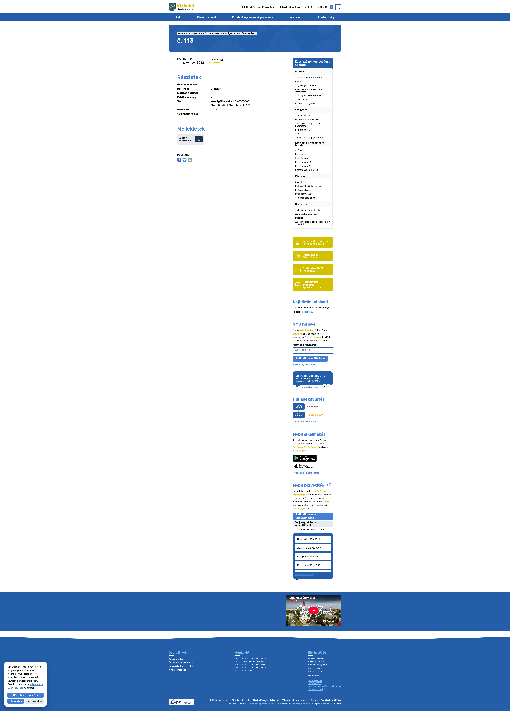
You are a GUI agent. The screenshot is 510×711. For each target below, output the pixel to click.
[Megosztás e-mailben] (190, 160)
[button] (324, 386)
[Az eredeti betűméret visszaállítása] (308, 7)
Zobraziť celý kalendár (305, 421)
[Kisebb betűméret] (305, 7)
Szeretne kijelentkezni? (304, 364)
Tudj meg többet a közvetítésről (305, 524)
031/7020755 (315, 683)
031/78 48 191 (315, 680)
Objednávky (214, 63)
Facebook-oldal (316, 689)
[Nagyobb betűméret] (312, 7)
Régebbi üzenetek (304, 574)
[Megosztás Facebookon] (179, 160)
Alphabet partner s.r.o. (262, 703)
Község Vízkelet (301, 703)
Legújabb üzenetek (311, 387)
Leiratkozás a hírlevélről (312, 530)
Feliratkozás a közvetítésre (306, 516)
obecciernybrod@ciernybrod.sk (324, 686)
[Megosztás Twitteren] (184, 160)
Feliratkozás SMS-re (310, 358)
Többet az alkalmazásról (306, 473)
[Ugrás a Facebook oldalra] (331, 7)
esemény (308, 312)
